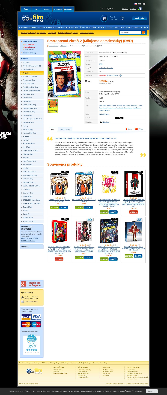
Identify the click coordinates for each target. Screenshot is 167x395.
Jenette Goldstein (104, 110)
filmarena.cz (121, 383)
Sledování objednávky (87, 33)
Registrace (133, 9)
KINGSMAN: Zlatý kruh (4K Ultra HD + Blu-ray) (59, 200)
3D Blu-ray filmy (108, 371)
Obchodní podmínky (64, 33)
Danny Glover (111, 105)
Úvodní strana (53, 46)
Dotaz (130, 129)
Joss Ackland (126, 105)
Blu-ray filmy (106, 373)
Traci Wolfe (120, 108)
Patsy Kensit (103, 108)
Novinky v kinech (132, 375)
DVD (101, 64)
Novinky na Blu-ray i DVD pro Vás (137, 377)
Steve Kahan (128, 108)
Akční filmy (63, 46)
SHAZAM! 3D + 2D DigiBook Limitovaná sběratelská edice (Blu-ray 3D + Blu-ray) (133, 248)
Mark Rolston (137, 108)
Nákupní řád (52, 33)
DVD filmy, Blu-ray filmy (134, 373)
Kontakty (75, 33)
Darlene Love (112, 108)
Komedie (110, 68)
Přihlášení (125, 9)
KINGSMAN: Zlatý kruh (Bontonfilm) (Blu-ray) (84, 200)
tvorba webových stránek (140, 383)
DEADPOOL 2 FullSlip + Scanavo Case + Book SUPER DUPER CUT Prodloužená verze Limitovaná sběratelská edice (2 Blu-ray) (84, 249)
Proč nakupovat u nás (28, 33)
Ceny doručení (41, 33)
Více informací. (138, 391)
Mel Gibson (102, 105)
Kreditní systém (83, 377)
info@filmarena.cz (31, 301)
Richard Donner (104, 114)
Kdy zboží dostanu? (113, 75)
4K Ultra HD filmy (108, 370)
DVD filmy (106, 375)
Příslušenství (29, 50)
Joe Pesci (119, 105)
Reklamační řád (83, 373)
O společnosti (57, 370)
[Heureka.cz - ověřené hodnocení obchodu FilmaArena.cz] (31, 354)
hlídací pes (106, 122)
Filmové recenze (132, 371)
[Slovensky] (139, 4)
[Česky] (135, 4)
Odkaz (140, 129)
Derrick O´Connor (136, 105)
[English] (144, 4)
